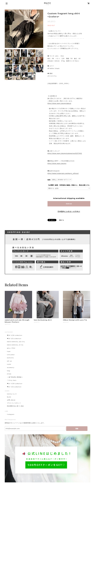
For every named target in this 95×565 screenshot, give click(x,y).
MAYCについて (12, 394)
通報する (61, 220)
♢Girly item (11, 380)
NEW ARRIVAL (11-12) (15, 345)
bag (8, 371)
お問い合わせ (11, 400)
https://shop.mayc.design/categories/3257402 (65, 153)
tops (8, 351)
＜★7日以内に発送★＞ (15, 377)
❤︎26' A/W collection (14, 335)
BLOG (9, 397)
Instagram (10, 414)
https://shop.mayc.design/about (59, 103)
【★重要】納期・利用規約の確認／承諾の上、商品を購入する (69, 185)
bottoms (10, 358)
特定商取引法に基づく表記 (15, 406)
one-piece (10, 354)
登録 (76, 428)
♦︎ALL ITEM (11, 348)
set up (9, 361)
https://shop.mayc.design (57, 163)
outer (9, 364)
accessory (10, 367)
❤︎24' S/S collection (14, 387)
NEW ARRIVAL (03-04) (16, 341)
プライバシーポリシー (14, 403)
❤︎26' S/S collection (14, 338)
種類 (49, 180)
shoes (9, 374)
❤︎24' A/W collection (14, 383)
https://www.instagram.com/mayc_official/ (63, 173)
